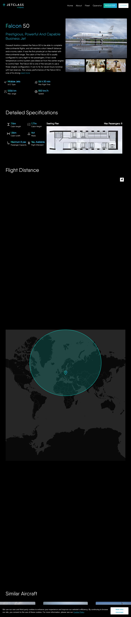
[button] (65, 372)
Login (123, 5)
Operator (97, 5)
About (79, 5)
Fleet (87, 5)
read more (25, 73)
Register (110, 5)
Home (70, 5)
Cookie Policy (78, 612)
